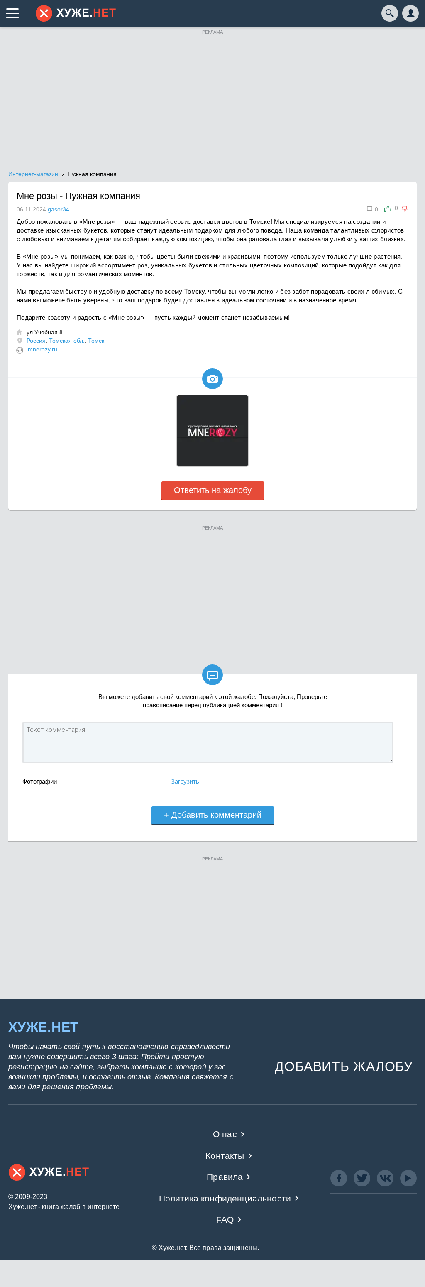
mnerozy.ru (42, 349)
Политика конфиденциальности (225, 1198)
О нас (225, 1134)
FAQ (225, 1219)
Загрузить (185, 781)
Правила (225, 1177)
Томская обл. (67, 340)
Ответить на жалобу (213, 490)
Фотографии (39, 781)
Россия (36, 340)
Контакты (224, 1155)
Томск (96, 340)
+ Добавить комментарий (212, 814)
